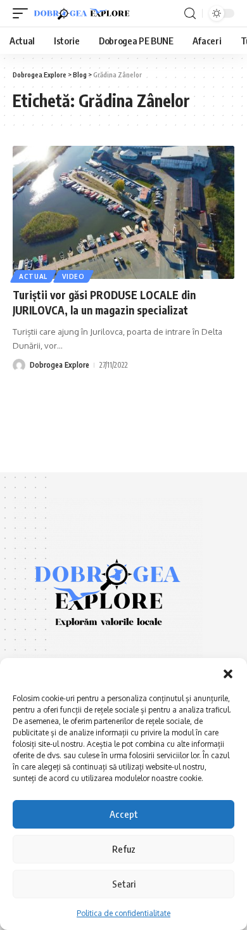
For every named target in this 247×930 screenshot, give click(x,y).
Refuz (124, 849)
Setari (124, 883)
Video (73, 276)
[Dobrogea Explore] (81, 14)
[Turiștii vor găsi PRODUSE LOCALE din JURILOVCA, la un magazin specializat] (123, 212)
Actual (33, 276)
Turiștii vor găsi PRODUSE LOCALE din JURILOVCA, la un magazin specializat (104, 302)
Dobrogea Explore (59, 365)
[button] (228, 674)
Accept (124, 814)
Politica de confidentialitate (123, 913)
